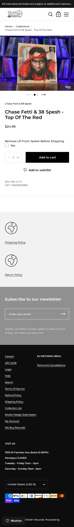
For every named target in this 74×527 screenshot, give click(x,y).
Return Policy (13, 274)
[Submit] (62, 314)
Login (8, 369)
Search (9, 382)
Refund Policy (13, 395)
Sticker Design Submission (20, 414)
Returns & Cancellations (51, 365)
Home (8, 26)
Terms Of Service (15, 388)
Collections (22, 26)
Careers (9, 356)
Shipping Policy (15, 242)
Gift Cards (11, 362)
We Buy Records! (15, 427)
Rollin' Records (35, 519)
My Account (12, 421)
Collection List (13, 408)
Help (7, 375)
